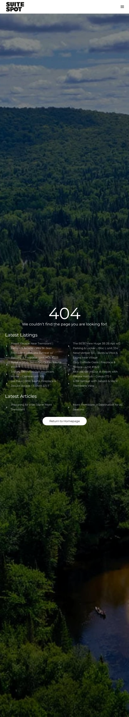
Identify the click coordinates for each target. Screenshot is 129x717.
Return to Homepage (64, 421)
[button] (122, 6)
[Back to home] (15, 6)
